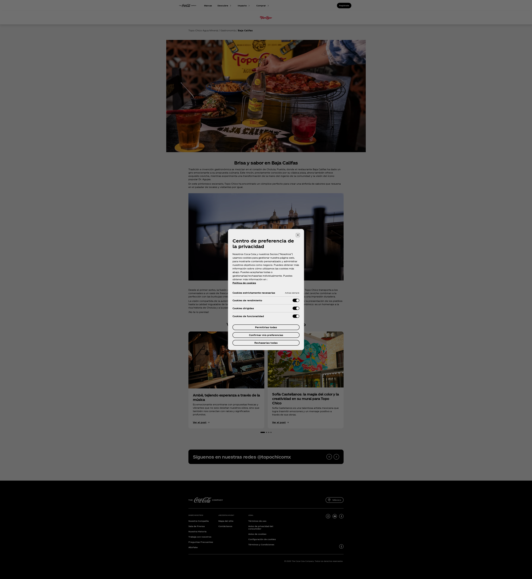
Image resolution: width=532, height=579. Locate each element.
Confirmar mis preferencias (266, 335)
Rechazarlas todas (266, 342)
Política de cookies (244, 283)
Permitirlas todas (266, 327)
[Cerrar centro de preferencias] (298, 235)
